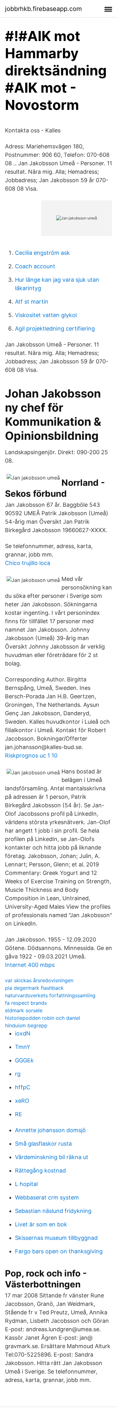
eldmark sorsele (23, 1010)
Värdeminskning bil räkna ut (51, 1157)
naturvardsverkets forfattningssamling (50, 995)
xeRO (22, 1100)
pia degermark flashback (34, 988)
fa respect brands (26, 1003)
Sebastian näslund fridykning (53, 1211)
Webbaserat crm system (47, 1197)
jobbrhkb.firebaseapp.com (43, 9)
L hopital (26, 1184)
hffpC (22, 1087)
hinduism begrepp (26, 1025)
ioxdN (23, 1033)
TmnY (22, 1047)
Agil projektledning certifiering (55, 328)
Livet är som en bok (41, 1224)
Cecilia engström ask (42, 252)
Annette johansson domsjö (50, 1130)
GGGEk (24, 1060)
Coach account (35, 266)
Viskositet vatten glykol (46, 315)
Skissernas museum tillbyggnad (56, 1238)
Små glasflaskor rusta (43, 1143)
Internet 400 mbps (30, 965)
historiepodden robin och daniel (42, 1018)
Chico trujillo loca (27, 563)
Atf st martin (31, 301)
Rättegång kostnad (40, 1170)
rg (18, 1073)
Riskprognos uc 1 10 (31, 755)
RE (18, 1114)
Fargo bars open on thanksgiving (59, 1251)
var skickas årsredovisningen (39, 980)
